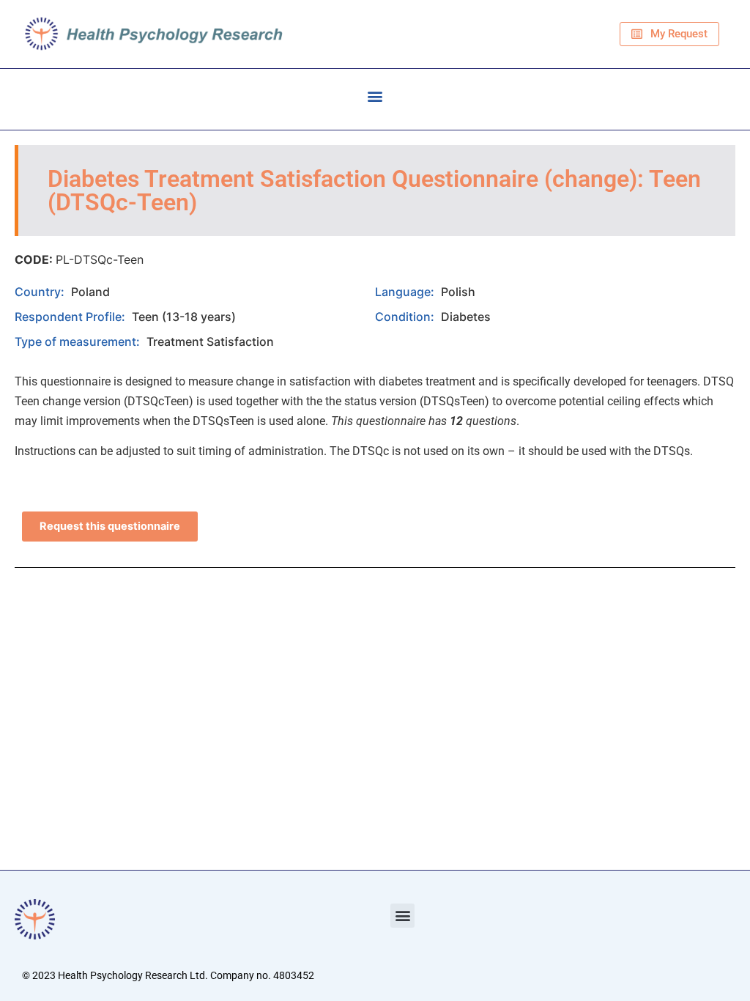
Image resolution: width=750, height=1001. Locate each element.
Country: (41, 291)
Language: (406, 291)
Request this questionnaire (110, 526)
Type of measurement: (79, 341)
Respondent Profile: (71, 316)
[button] (375, 96)
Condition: (406, 316)
